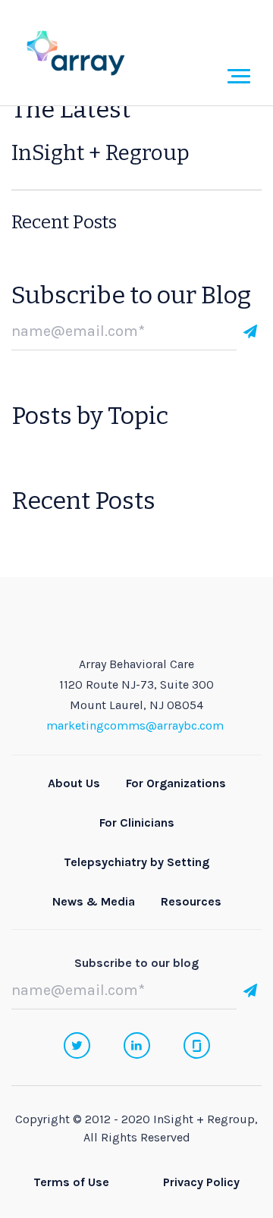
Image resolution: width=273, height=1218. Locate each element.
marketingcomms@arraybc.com (135, 725)
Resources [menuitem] (191, 901)
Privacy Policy (201, 1182)
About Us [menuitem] (74, 783)
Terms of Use (71, 1182)
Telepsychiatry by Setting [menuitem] (136, 862)
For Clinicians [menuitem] (136, 822)
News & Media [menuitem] (93, 901)
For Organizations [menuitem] (176, 783)
